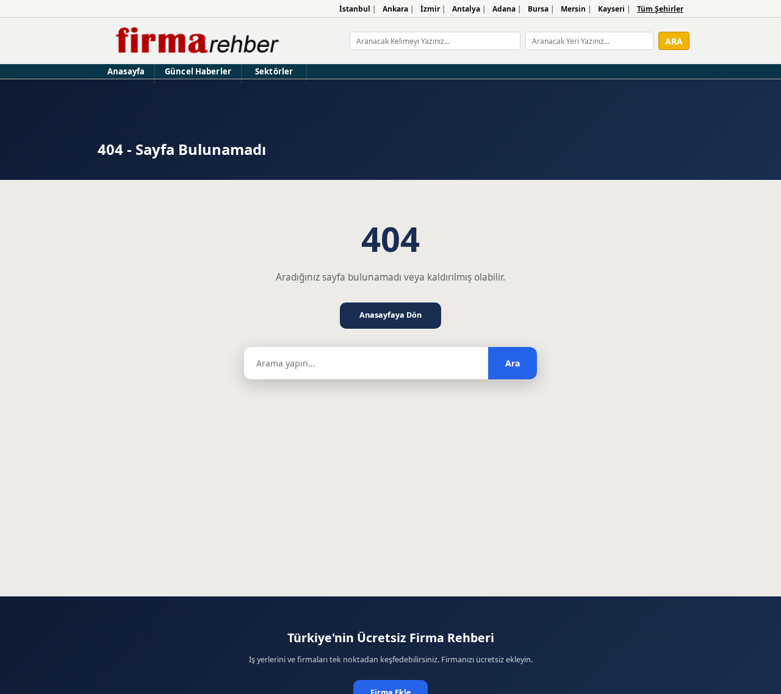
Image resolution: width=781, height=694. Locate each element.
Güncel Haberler (198, 71)
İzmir (430, 9)
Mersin (573, 9)
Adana (504, 9)
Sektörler (274, 71)
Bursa (538, 9)
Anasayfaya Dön (390, 315)
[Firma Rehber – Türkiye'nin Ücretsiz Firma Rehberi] (196, 41)
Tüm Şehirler (660, 9)
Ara (512, 363)
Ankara (395, 9)
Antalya (466, 9)
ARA (674, 41)
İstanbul (354, 9)
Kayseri (611, 9)
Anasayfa (126, 71)
